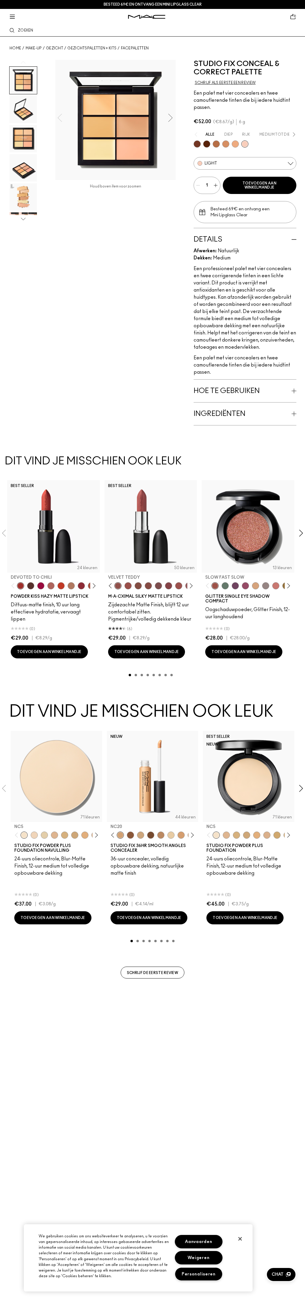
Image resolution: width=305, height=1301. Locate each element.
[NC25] (181, 835)
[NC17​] (65, 835)
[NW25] (161, 835)
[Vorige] (14, 585)
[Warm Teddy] (138, 586)
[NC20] (120, 835)
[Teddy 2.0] (51, 586)
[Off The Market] (71, 586)
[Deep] (197, 144)
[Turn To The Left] (31, 586)
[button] (281, 1274)
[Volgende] (92, 585)
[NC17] (140, 835)
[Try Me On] (225, 586)
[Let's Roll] (276, 586)
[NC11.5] (171, 835)
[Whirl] (148, 586)
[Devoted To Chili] (20, 586)
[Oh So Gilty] (255, 586)
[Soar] (158, 586)
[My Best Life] (61, 586)
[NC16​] (54, 835)
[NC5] (216, 835)
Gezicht (54, 48)
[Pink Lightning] (245, 586)
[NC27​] (267, 835)
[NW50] (151, 835)
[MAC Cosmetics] (147, 17)
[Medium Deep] (225, 144)
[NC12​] (44, 835)
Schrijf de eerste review (152, 973)
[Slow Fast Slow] (215, 586)
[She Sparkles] (266, 586)
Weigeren (198, 1257)
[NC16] (226, 835)
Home (15, 48)
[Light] (244, 144)
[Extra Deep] (206, 144)
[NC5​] (24, 835)
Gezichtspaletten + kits (91, 48)
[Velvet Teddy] (118, 586)
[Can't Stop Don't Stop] (235, 586)
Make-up (34, 48)
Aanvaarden (198, 1241)
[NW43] (130, 835)
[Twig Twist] (168, 586)
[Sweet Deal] (179, 586)
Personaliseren (199, 1274)
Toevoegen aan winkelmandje (259, 185)
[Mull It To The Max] (128, 586)
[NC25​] (85, 835)
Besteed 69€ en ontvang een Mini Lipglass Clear (153, 4)
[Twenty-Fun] (41, 586)
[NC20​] (75, 835)
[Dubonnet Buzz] (81, 586)
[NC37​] (277, 835)
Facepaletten (135, 48)
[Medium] (235, 144)
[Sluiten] (240, 1238)
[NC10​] (34, 835)
